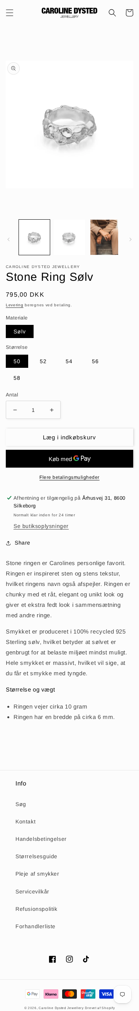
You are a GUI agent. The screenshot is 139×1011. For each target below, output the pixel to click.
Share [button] (23, 543)
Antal (12, 395)
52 (43, 361)
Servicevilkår (32, 891)
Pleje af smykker (37, 874)
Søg (20, 804)
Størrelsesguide (36, 856)
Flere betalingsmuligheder (69, 477)
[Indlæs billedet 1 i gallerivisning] (34, 237)
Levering (15, 305)
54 (69, 361)
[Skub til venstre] (8, 239)
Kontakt (25, 821)
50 (17, 361)
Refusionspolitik (36, 909)
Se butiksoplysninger (41, 526)
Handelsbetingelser (41, 839)
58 (17, 378)
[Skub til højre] (130, 239)
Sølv (20, 331)
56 (95, 361)
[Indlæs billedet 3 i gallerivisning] (104, 237)
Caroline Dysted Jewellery (61, 1008)
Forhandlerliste (35, 926)
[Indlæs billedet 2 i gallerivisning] (69, 237)
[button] (9, 12)
